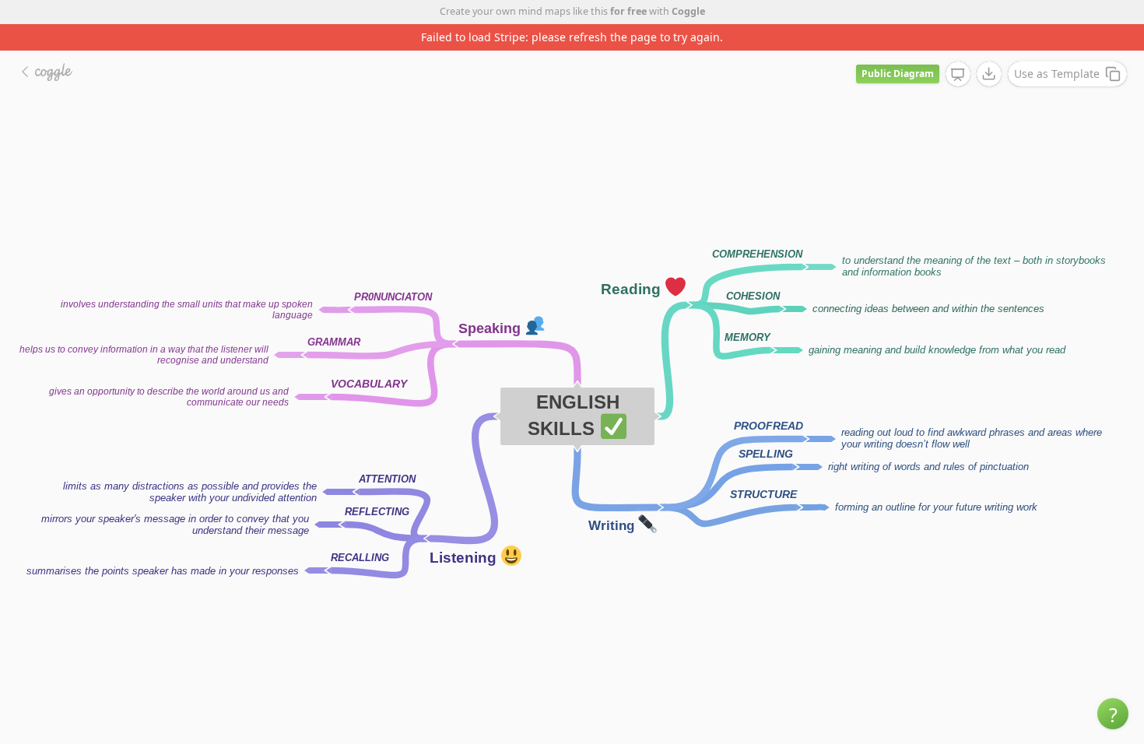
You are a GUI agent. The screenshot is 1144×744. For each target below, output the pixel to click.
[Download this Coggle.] (989, 73)
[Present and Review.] (958, 74)
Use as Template (1057, 73)
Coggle (688, 11)
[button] (1112, 713)
